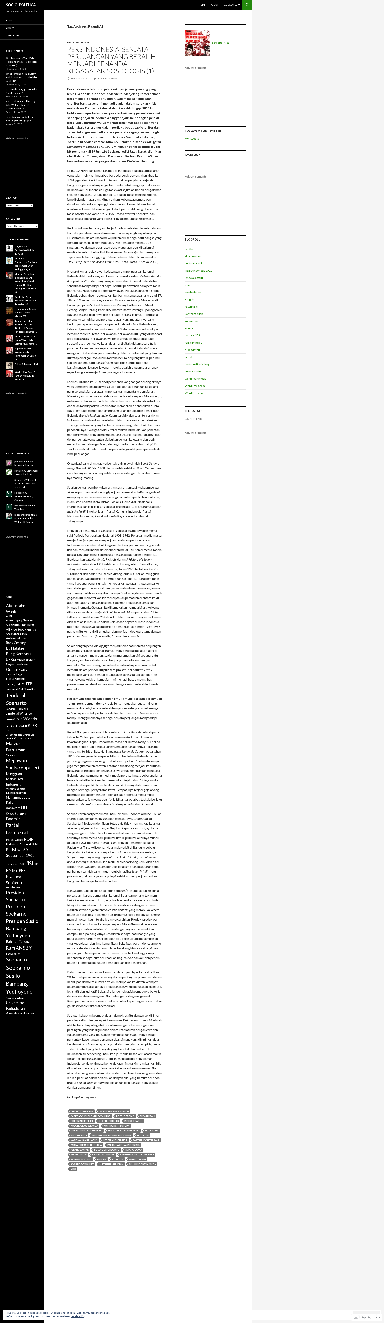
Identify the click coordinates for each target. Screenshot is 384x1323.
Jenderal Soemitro (17, 708)
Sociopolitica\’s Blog (197, 364)
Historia (73, 42)
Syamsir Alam (15, 998)
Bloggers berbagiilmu (25, 514)
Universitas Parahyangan (20, 1012)
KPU (8, 731)
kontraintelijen (194, 313)
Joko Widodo (26, 718)
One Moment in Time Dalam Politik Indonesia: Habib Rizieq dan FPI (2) (22, 62)
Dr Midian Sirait (22, 659)
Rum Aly (101, 1159)
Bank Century (16, 643)
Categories (230, 4)
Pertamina (11, 863)
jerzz (187, 285)
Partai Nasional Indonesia (123, 1145)
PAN (24, 813)
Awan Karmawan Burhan (114, 1111)
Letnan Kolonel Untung (18, 738)
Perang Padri (79, 1154)
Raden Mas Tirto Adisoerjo (137, 1154)
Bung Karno (16, 653)
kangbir (189, 299)
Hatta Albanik (16, 678)
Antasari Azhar (16, 638)
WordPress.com (195, 385)
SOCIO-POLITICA (21, 5)
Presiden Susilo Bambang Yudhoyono (22, 928)
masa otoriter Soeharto (86, 1130)
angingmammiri (194, 263)
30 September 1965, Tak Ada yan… (25, 496)
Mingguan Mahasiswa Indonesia (112, 1135)
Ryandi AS (117, 1159)
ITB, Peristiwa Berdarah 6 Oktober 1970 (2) (25, 250)
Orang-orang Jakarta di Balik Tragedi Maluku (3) (25, 312)
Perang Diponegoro (106, 1149)
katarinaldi (191, 306)
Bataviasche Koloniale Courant (91, 1116)
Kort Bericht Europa (116, 1125)
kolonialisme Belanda (84, 1125)
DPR (9, 659)
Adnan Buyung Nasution (19, 620)
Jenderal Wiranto (19, 713)
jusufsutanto (193, 292)
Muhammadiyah (16, 792)
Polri (15, 870)
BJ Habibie (15, 648)
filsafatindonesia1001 (198, 270)
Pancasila (13, 819)
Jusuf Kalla (12, 726)
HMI (22, 684)
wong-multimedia (195, 378)
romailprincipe (193, 342)
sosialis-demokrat (82, 1164)
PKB (21, 863)
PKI (29, 862)
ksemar (189, 328)
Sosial (85, 42)
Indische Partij (133, 1121)
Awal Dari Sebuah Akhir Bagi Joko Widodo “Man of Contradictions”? (20, 105)
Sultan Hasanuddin (111, 1164)
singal (188, 357)
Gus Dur (23, 670)
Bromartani (147, 1116)
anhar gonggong (82, 1111)
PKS (36, 863)
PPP (22, 870)
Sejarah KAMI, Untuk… (26, 479)
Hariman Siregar (14, 674)
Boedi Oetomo (125, 1116)
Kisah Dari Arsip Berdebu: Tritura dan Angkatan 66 (26, 300)
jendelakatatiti (194, 277)
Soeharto (16, 959)
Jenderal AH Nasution (21, 689)
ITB (29, 683)
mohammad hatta (15, 788)
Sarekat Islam (137, 1159)
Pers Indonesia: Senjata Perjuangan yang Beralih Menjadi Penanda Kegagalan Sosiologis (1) (111, 60)
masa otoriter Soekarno (123, 1130)
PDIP (29, 839)
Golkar (12, 669)
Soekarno (18, 967)
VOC (73, 1169)
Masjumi (11, 754)
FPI (33, 659)
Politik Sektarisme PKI (26, 364)
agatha (189, 249)
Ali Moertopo (15, 629)
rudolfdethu (192, 349)
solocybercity (193, 371)
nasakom (143, 1135)
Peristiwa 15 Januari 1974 (22, 844)
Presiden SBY (13, 887)
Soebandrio (13, 953)
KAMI (23, 726)
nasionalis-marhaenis (84, 1140)
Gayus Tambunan (17, 664)
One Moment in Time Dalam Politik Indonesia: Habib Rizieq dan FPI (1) (22, 77)
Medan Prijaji (79, 1135)
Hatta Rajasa (12, 684)
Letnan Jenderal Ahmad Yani (20, 734)
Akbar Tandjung (23, 624)
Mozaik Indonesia (23, 465)
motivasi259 (192, 335)
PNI (9, 870)
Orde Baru (14, 813)
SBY (27, 948)
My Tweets (192, 138)
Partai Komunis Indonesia (86, 1145)
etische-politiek (109, 1121)
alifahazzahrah (193, 256)
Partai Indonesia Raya (146, 1140)
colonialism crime (82, 1121)
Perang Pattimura (103, 1154)
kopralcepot (192, 321)
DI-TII (29, 654)
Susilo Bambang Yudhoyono (19, 984)
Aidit (9, 624)
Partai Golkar (15, 839)
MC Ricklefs (152, 1130)
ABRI (9, 616)
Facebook (192, 154)
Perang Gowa (133, 1149)
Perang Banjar (80, 1149)
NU (24, 807)
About (214, 4)
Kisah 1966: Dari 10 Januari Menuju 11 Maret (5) (25, 376)
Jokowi (10, 719)
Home (202, 4)
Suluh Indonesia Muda (142, 1164)
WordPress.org (194, 393)
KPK (32, 725)
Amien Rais (30, 629)
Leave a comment (108, 78)
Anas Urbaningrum (17, 633)
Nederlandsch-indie (115, 1140)
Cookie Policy (78, 1316)
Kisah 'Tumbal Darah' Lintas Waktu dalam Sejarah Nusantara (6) (26, 340)
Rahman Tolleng (81, 1159)
